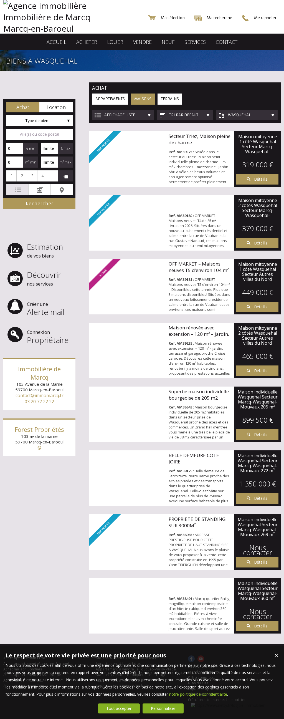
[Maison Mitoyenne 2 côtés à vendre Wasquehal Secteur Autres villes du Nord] (127, 350)
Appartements (110, 99)
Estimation (45, 250)
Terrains (170, 99)
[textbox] (39, 134)
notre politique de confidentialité (198, 694)
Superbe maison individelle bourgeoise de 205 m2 (199, 394)
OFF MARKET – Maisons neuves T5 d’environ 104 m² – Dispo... (199, 270)
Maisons (142, 99)
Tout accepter (118, 708)
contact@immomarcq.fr (40, 395)
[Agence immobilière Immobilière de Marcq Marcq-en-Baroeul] (58, 28)
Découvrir (44, 278)
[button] (22, 107)
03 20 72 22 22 (39, 401)
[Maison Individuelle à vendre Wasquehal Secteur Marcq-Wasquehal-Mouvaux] (127, 414)
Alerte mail (45, 309)
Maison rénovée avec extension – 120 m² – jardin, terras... (199, 334)
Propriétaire (48, 337)
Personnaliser (163, 708)
